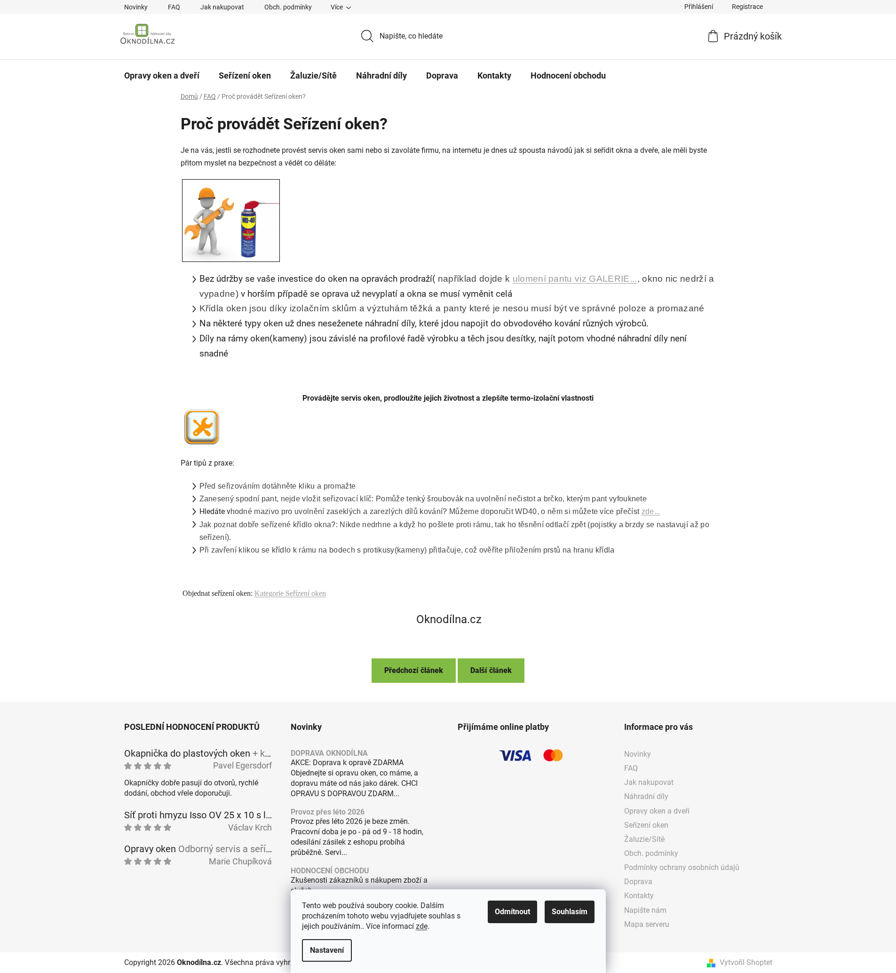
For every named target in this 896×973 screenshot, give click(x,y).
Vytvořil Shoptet (746, 962)
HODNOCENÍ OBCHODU (330, 871)
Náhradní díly (646, 796)
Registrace (747, 6)
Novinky (136, 7)
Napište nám (645, 910)
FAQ (174, 7)
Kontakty (639, 895)
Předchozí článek (413, 670)
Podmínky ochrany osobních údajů (681, 867)
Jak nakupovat (222, 7)
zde (422, 926)
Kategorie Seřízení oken (290, 593)
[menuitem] (162, 76)
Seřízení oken (646, 825)
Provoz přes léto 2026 (328, 812)
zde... (651, 511)
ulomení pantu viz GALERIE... (575, 279)
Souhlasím (569, 911)
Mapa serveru (646, 924)
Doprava (638, 881)
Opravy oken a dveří (657, 811)
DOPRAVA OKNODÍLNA (329, 753)
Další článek (491, 670)
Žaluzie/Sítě (644, 839)
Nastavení (327, 950)
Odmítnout (512, 911)
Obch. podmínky (288, 7)
